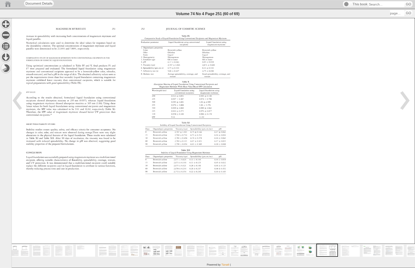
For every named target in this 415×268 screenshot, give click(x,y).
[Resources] (6, 57)
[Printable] (6, 68)
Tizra (225, 264)
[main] (213, 143)
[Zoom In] (6, 24)
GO (408, 4)
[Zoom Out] (6, 35)
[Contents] (6, 46)
